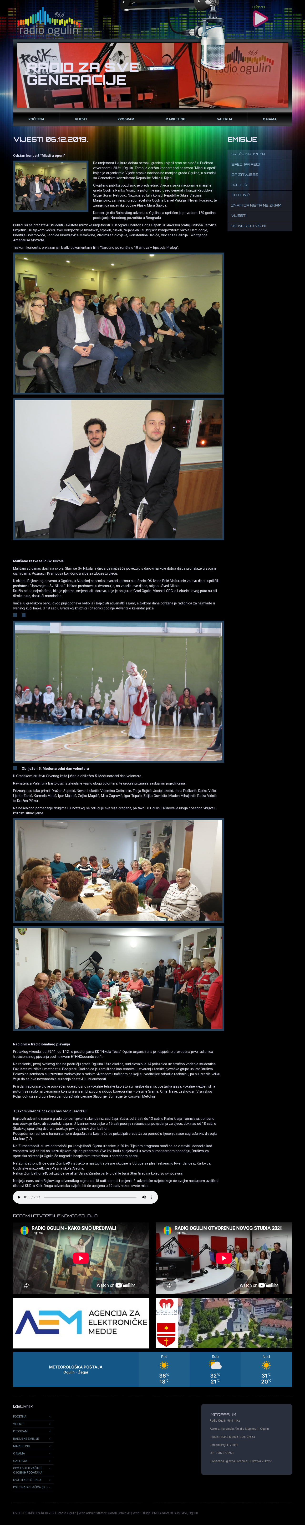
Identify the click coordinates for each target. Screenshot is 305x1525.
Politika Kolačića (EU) (30, 1487)
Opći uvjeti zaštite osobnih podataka (27, 1470)
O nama (270, 119)
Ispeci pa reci (245, 165)
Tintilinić (240, 195)
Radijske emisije (26, 1438)
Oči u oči (239, 185)
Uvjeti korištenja (27, 1480)
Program (125, 119)
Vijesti (81, 119)
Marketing (175, 119)
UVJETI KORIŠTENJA (28, 1513)
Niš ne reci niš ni (248, 226)
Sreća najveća (248, 154)
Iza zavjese (244, 175)
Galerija (224, 119)
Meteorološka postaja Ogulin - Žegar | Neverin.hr (152, 1369)
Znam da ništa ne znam (256, 206)
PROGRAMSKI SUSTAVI (169, 1513)
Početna (36, 119)
